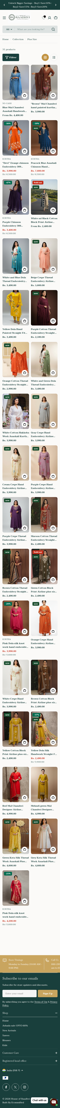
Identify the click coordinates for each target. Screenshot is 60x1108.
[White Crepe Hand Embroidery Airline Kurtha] (15, 677)
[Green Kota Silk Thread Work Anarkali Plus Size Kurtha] (15, 836)
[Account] (49, 18)
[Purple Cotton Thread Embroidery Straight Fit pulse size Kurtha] (44, 307)
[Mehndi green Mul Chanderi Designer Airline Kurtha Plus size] (44, 784)
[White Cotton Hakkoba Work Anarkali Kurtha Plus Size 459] (15, 411)
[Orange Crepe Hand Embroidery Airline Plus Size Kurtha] (44, 618)
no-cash (7, 103)
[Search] (53, 29)
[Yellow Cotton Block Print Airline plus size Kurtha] (15, 729)
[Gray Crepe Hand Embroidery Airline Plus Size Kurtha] (44, 411)
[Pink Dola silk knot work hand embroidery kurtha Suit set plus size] (15, 618)
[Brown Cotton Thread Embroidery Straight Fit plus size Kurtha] (15, 566)
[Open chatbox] (54, 1102)
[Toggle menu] (4, 18)
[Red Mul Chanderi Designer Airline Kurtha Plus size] (15, 784)
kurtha (6, 159)
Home (5, 39)
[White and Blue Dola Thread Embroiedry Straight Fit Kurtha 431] (15, 256)
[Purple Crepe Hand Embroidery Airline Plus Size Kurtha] (44, 463)
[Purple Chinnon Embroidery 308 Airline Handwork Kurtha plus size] (15, 197)
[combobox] (30, 29)
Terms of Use (40, 1002)
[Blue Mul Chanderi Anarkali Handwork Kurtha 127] (15, 82)
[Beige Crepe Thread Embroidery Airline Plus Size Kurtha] (44, 256)
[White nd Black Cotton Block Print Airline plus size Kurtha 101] (44, 197)
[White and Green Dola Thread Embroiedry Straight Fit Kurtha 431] (44, 359)
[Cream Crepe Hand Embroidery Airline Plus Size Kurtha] (15, 463)
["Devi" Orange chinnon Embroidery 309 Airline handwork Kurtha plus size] (15, 138)
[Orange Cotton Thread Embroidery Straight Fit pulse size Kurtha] (15, 359)
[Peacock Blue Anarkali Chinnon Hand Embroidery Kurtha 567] (44, 138)
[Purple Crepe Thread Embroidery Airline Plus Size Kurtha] (15, 515)
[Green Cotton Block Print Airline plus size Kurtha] (44, 566)
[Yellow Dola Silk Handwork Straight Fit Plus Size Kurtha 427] (44, 729)
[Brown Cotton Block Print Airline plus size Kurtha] (44, 677)
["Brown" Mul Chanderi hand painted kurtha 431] (44, 82)
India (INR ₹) (13, 1070)
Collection (18, 39)
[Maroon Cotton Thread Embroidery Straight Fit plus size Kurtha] (44, 515)
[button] (4, 5)
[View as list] (54, 57)
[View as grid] (45, 57)
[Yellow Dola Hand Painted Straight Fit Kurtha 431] (15, 307)
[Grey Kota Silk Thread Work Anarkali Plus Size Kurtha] (44, 836)
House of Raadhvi (20, 1099)
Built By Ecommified (13, 1102)
